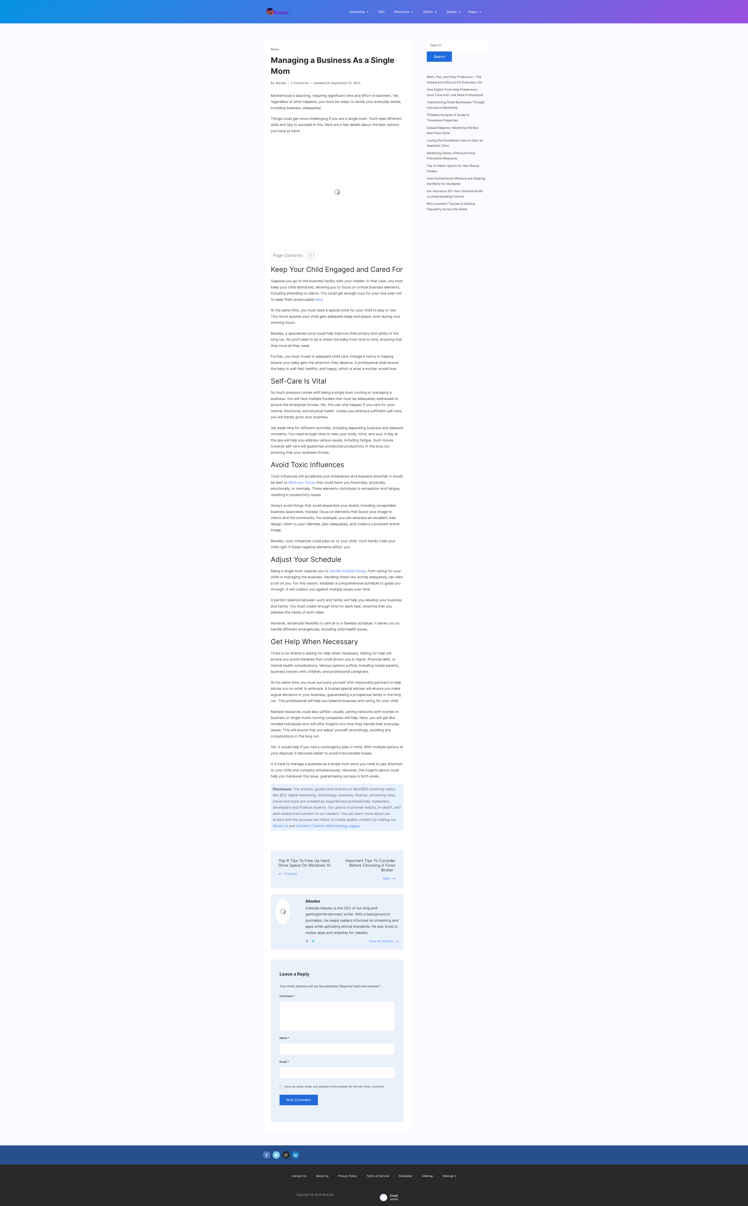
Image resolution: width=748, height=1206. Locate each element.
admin (394, 1199)
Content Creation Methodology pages (328, 826)
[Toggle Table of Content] (309, 255)
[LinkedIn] (295, 1155)
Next (386, 878)
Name (284, 1038)
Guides (451, 12)
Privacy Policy (347, 1176)
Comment (287, 996)
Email (284, 1061)
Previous (290, 874)
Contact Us (299, 1176)
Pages (472, 12)
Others (428, 12)
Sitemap (427, 1176)
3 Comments (300, 83)
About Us (280, 826)
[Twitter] (313, 941)
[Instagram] (286, 1155)
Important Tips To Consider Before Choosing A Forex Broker (371, 865)
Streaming (357, 12)
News (275, 49)
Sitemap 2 (449, 1176)
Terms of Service (378, 1176)
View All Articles (381, 941)
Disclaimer (405, 1176)
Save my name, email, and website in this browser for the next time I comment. (334, 1086)
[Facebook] (307, 941)
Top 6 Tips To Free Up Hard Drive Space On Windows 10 (304, 863)
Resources (401, 12)
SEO (381, 12)
